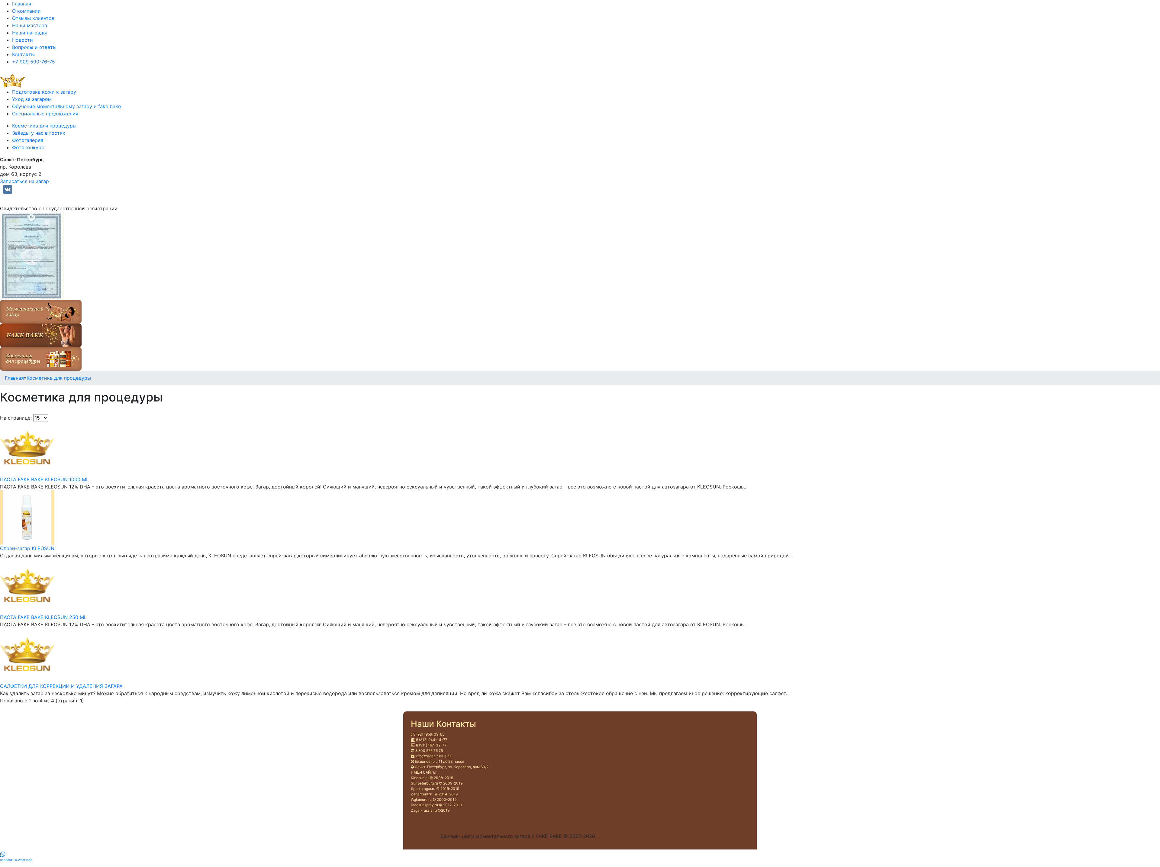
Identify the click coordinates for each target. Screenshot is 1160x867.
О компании (26, 11)
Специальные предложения (45, 114)
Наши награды (29, 33)
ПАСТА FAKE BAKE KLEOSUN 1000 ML (44, 479)
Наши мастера (29, 25)
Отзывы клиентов (33, 18)
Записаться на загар (24, 181)
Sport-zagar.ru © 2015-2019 (435, 788)
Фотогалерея (27, 140)
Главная (21, 4)
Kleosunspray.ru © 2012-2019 (436, 805)
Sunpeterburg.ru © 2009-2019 (436, 783)
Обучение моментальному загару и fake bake (66, 106)
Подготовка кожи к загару (44, 92)
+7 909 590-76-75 (33, 62)
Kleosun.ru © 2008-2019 (432, 777)
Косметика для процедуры (44, 126)
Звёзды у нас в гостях (38, 133)
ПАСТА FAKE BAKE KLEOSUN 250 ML (43, 617)
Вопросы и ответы (34, 47)
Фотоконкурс (28, 147)
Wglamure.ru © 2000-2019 (433, 799)
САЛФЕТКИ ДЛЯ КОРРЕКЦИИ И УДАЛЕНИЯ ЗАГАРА (61, 686)
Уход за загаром (32, 99)
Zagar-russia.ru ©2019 (430, 810)
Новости (22, 40)
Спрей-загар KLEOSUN (27, 548)
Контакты (23, 54)
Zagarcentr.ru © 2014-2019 (434, 794)
